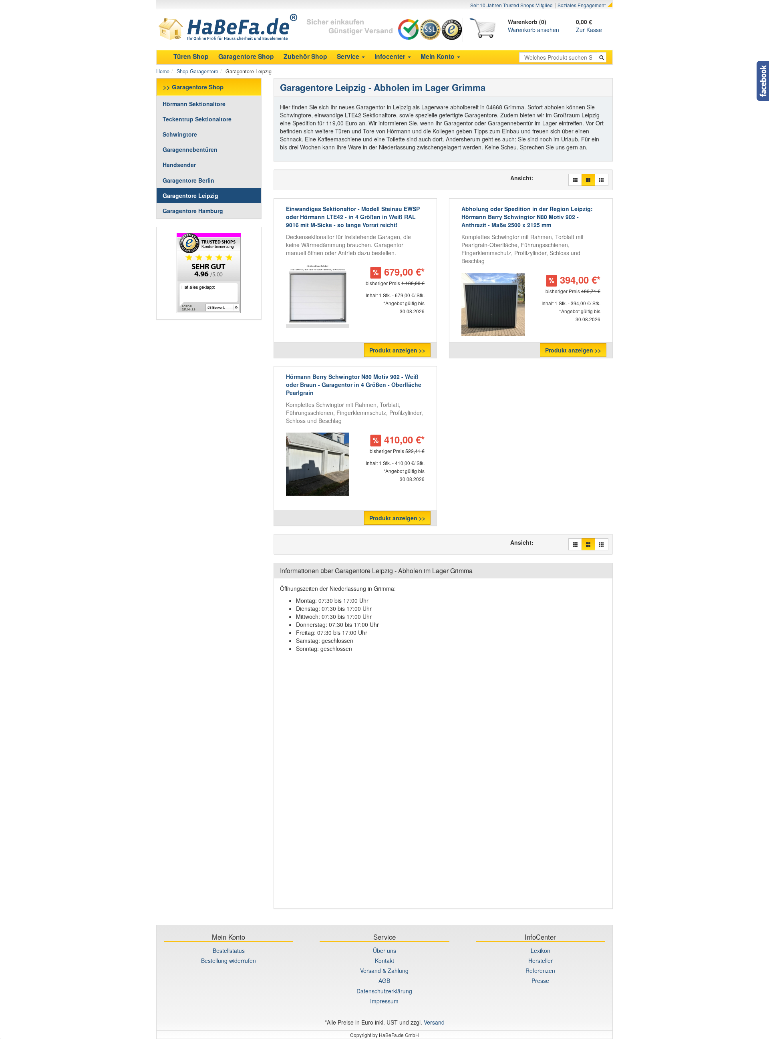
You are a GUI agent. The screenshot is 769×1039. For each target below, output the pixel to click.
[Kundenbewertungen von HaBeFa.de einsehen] (209, 273)
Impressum (384, 1001)
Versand (434, 1022)
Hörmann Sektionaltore (194, 104)
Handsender (179, 165)
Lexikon (540, 950)
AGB (384, 981)
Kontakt (384, 960)
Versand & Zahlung (384, 971)
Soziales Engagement (582, 5)
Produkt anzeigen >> (397, 350)
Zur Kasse (589, 30)
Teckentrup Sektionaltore (197, 119)
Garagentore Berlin (188, 180)
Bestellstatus (229, 950)
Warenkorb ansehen (533, 30)
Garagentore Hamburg (193, 211)
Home (162, 71)
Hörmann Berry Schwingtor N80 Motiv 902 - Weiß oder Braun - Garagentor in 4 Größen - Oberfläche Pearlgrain (353, 385)
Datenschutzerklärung (384, 991)
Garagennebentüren (190, 149)
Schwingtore (180, 134)
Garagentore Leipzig (190, 195)
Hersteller (540, 960)
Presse (540, 981)
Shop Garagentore (197, 71)
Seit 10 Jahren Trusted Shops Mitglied (511, 5)
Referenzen (540, 971)
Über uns (384, 950)
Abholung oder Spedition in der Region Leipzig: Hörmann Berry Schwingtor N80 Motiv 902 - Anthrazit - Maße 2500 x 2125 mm (527, 217)
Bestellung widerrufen (228, 960)
